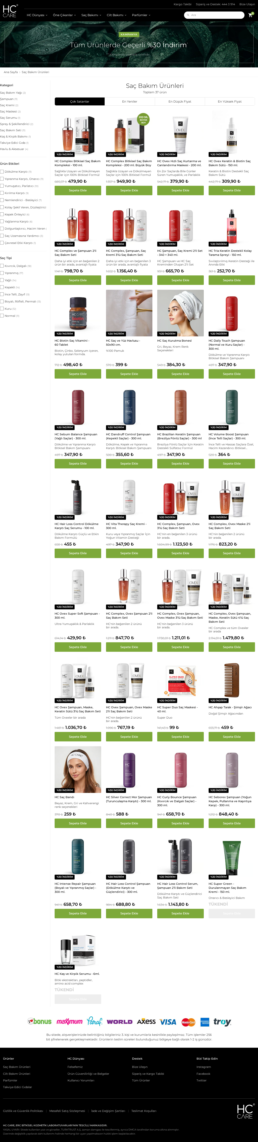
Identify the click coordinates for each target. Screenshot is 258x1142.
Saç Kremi (9, 105)
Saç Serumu (10, 118)
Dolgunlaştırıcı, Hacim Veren (26, 228)
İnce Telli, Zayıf (17, 294)
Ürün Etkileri (9, 164)
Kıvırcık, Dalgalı (18, 266)
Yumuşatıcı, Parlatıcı (21, 186)
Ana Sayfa (11, 72)
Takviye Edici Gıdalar (17, 1087)
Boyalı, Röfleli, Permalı (23, 301)
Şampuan (9, 99)
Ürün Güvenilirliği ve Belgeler (88, 1074)
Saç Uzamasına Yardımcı (24, 236)
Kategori (6, 85)
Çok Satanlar (79, 101)
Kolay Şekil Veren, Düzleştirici (26, 207)
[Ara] (188, 15)
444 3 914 (215, 4)
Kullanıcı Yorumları (81, 1080)
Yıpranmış (14, 273)
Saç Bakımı (89, 15)
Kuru (10, 309)
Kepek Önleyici (17, 214)
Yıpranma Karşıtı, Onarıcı (24, 179)
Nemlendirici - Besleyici (23, 200)
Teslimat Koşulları (143, 1111)
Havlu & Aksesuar (14, 149)
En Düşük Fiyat (180, 101)
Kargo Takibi (182, 4)
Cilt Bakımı (115, 15)
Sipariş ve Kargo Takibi (148, 1074)
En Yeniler (129, 101)
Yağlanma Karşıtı (18, 221)
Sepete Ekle (78, 190)
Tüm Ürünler (141, 1080)
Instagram (204, 1067)
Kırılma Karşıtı (17, 193)
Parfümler (139, 15)
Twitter (202, 1080)
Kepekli (12, 287)
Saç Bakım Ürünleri (16, 1067)
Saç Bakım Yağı (13, 92)
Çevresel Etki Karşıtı (20, 243)
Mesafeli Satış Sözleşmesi (67, 1111)
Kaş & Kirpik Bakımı (15, 136)
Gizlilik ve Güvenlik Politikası (23, 1111)
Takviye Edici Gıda (14, 143)
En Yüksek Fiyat (230, 101)
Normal (12, 316)
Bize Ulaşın (247, 4)
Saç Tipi (6, 258)
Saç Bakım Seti (12, 130)
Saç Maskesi (10, 111)
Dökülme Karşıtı (18, 171)
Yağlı (10, 280)
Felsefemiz (75, 1067)
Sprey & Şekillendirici (16, 124)
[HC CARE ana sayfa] (13, 10)
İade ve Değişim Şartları (108, 1111)
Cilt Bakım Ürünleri (16, 1074)
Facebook (203, 1074)
